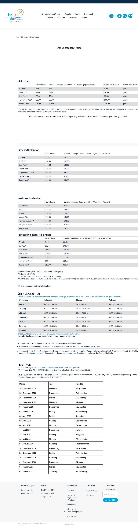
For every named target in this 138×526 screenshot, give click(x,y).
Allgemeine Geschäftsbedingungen (73, 510)
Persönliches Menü (119, 16)
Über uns (61, 17)
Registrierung (90, 490)
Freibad (84, 17)
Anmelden (91, 495)
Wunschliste (125, 16)
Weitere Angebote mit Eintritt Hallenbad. (34, 286)
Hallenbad (88, 14)
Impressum (71, 516)
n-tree (72, 524)
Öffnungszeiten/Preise (50, 14)
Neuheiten (71, 504)
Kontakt (67, 14)
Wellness (73, 17)
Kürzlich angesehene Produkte (72, 497)
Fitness (50, 17)
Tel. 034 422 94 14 (48, 490)
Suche (71, 490)
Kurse (77, 14)
